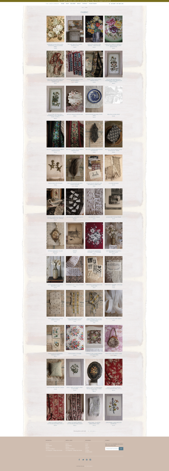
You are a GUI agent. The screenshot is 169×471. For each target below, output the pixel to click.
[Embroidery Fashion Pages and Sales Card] (94, 282)
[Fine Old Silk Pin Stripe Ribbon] (113, 316)
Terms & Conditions (50, 448)
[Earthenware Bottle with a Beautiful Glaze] (113, 248)
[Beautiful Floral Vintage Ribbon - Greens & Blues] (55, 147)
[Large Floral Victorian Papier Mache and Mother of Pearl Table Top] (94, 385)
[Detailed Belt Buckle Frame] (113, 214)
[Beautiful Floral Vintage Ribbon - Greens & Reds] (75, 147)
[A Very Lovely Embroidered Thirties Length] (94, 77)
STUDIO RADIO (93, 3)
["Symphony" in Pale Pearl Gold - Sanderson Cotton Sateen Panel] (55, 42)
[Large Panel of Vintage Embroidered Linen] (94, 420)
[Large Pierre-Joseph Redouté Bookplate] (113, 420)
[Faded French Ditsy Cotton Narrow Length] (55, 316)
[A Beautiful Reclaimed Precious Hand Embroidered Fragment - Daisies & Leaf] (55, 77)
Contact (84, 3)
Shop (67, 3)
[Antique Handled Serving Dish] (75, 112)
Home (62, 3)
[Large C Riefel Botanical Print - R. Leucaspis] (75, 385)
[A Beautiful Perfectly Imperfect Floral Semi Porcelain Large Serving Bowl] (113, 42)
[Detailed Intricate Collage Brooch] (55, 248)
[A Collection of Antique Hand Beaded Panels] (75, 77)
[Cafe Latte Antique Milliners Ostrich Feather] (75, 181)
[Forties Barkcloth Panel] (75, 349)
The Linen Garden (52, 3)
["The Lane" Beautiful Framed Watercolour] (75, 42)
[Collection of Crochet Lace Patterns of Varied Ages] (94, 181)
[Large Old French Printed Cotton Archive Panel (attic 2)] (55, 420)
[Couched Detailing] (113, 181)
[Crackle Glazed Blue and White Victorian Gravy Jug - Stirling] (55, 214)
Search (47, 444)
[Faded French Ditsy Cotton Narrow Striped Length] (75, 316)
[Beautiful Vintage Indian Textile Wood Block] (94, 147)
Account (113, 3)
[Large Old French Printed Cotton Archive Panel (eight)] (75, 420)
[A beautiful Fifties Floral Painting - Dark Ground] (94, 42)
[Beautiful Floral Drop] (113, 103)
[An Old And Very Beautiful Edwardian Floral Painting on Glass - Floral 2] (55, 112)
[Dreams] (75, 248)
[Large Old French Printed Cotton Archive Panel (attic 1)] (113, 385)
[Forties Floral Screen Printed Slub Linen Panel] (94, 351)
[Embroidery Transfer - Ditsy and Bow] (113, 282)
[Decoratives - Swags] (94, 214)
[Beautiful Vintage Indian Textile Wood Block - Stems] (113, 147)
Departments (49, 445)
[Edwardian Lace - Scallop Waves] (75, 282)
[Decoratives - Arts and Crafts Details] (75, 214)
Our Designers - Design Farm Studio (54, 450)
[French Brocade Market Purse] (113, 351)
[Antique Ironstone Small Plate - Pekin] (94, 112)
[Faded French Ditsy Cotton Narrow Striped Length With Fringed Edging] (94, 316)
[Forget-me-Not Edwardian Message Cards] (55, 351)
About (79, 3)
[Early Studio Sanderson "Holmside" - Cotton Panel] (94, 248)
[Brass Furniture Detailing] (55, 181)
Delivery (73, 3)
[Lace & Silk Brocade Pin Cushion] (55, 385)
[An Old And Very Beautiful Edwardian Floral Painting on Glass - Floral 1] (113, 77)
